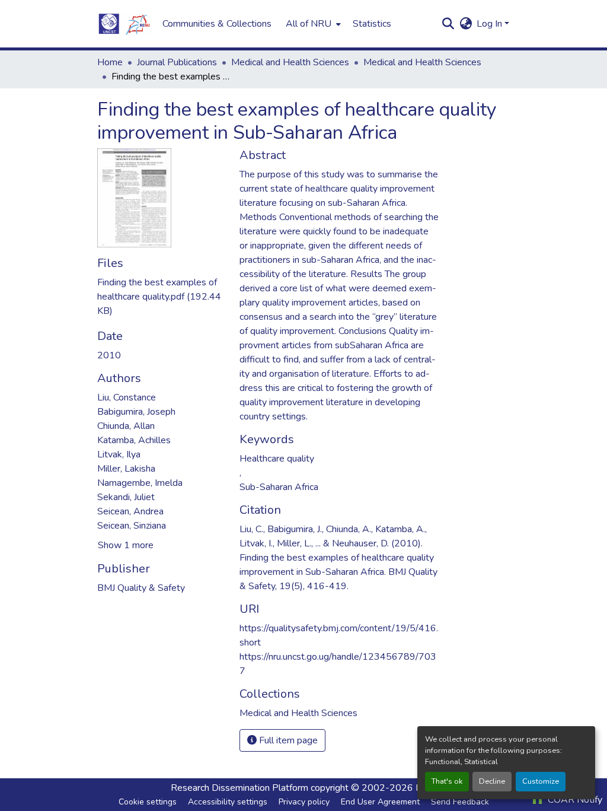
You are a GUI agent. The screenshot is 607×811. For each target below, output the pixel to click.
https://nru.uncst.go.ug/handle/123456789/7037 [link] (337, 664)
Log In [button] (490, 23)
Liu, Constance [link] (126, 397)
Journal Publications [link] (177, 62)
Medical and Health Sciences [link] (290, 62)
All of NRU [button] (308, 23)
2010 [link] (109, 355)
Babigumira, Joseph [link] (136, 411)
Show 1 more (126, 545)
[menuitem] (312, 23)
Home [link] (110, 62)
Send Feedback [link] (460, 801)
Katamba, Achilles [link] (134, 440)
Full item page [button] (287, 740)
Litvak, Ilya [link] (118, 454)
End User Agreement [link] (380, 801)
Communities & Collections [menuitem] (216, 23)
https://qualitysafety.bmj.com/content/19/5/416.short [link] (338, 635)
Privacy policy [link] (304, 801)
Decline (492, 781)
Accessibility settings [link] (227, 801)
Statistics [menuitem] (372, 23)
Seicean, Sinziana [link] (131, 525)
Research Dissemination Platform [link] (239, 787)
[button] (124, 24)
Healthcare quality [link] (276, 458)
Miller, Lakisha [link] (126, 468)
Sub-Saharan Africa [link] (278, 487)
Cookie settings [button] (148, 801)
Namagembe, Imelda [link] (140, 482)
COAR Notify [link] (573, 799)
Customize (540, 781)
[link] (161, 296)
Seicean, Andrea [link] (130, 511)
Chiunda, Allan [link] (126, 425)
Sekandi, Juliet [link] (126, 497)
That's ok (447, 781)
